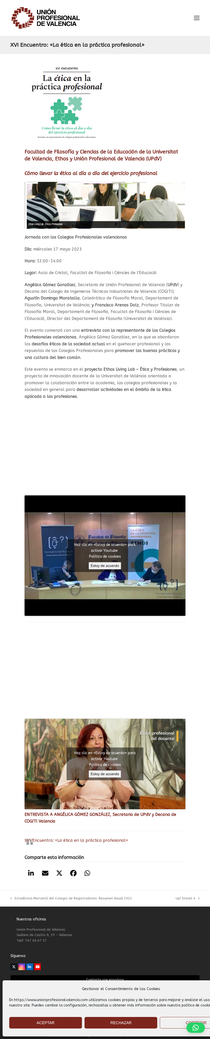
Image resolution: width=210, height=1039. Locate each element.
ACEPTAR (46, 1023)
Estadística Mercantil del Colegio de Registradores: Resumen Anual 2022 (71, 898)
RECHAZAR (121, 1023)
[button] (197, 18)
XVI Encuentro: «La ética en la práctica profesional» (76, 840)
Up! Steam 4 (185, 898)
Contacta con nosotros (105, 980)
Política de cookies (105, 556)
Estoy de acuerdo (105, 566)
